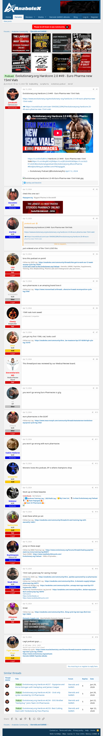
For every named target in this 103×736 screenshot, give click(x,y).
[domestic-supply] (61, 42)
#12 (96, 463)
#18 (96, 637)
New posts (8, 21)
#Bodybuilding (34, 166)
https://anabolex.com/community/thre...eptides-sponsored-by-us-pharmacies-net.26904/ (60, 578)
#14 (96, 512)
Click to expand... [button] (60, 244)
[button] (34, 17)
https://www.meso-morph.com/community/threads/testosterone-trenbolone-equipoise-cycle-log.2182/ (58, 421)
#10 (96, 412)
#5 (97, 281)
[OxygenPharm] (61, 63)
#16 (96, 569)
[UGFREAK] (21, 63)
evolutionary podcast (58, 84)
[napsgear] (21, 42)
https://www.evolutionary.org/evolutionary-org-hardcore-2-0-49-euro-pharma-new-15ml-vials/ (59, 232)
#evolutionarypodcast (44, 164)
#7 (97, 332)
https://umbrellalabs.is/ (31, 596)
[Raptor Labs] (41, 63)
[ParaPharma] (81, 63)
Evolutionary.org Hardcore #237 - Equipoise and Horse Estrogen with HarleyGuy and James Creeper (39, 685)
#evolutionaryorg (61, 164)
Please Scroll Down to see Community (49, 27)
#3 (97, 218)
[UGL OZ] (41, 42)
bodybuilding (33, 84)
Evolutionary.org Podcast (32, 556)
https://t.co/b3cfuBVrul (38, 158)
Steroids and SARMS (73, 685)
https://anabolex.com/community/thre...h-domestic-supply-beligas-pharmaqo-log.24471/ (59, 582)
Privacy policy (78, 730)
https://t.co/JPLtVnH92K (63, 161)
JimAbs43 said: (29, 223)
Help (87, 730)
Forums (18, 17)
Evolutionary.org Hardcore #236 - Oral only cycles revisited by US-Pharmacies (37, 693)
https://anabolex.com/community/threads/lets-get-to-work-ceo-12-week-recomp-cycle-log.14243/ (58, 263)
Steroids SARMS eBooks (59, 17)
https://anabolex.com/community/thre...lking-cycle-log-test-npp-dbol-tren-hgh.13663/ (57, 613)
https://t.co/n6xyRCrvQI (42, 161)
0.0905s (82, 734)
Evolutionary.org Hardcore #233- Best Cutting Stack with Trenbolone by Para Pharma (38, 709)
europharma (44, 84)
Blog (76, 17)
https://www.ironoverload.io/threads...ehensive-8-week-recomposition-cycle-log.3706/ (57, 290)
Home (8, 17)
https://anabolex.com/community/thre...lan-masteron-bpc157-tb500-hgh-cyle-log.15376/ (58, 341)
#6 (97, 308)
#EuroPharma (76, 164)
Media (41, 17)
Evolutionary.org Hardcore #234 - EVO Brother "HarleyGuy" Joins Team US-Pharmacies (39, 701)
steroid (70, 84)
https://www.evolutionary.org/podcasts (37, 654)
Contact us (54, 730)
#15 (96, 542)
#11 (96, 439)
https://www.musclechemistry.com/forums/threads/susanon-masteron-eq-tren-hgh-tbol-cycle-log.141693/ (59, 650)
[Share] (93, 89)
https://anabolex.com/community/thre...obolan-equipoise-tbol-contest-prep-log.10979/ (59, 590)
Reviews (29, 17)
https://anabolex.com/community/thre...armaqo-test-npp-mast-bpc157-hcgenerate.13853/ (58, 586)
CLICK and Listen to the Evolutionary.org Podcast (41, 266)
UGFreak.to (27, 594)
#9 (97, 388)
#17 (96, 604)
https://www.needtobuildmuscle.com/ (47, 554)
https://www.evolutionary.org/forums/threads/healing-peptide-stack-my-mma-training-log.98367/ (58, 551)
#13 (96, 488)
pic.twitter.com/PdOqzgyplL (53, 166)
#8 (97, 359)
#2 (97, 189)
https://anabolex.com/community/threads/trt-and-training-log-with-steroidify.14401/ (54, 521)
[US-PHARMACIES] (81, 42)
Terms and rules (65, 730)
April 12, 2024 (71, 171)
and (33, 183)
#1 (97, 89)
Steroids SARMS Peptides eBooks (35, 656)
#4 (97, 254)
